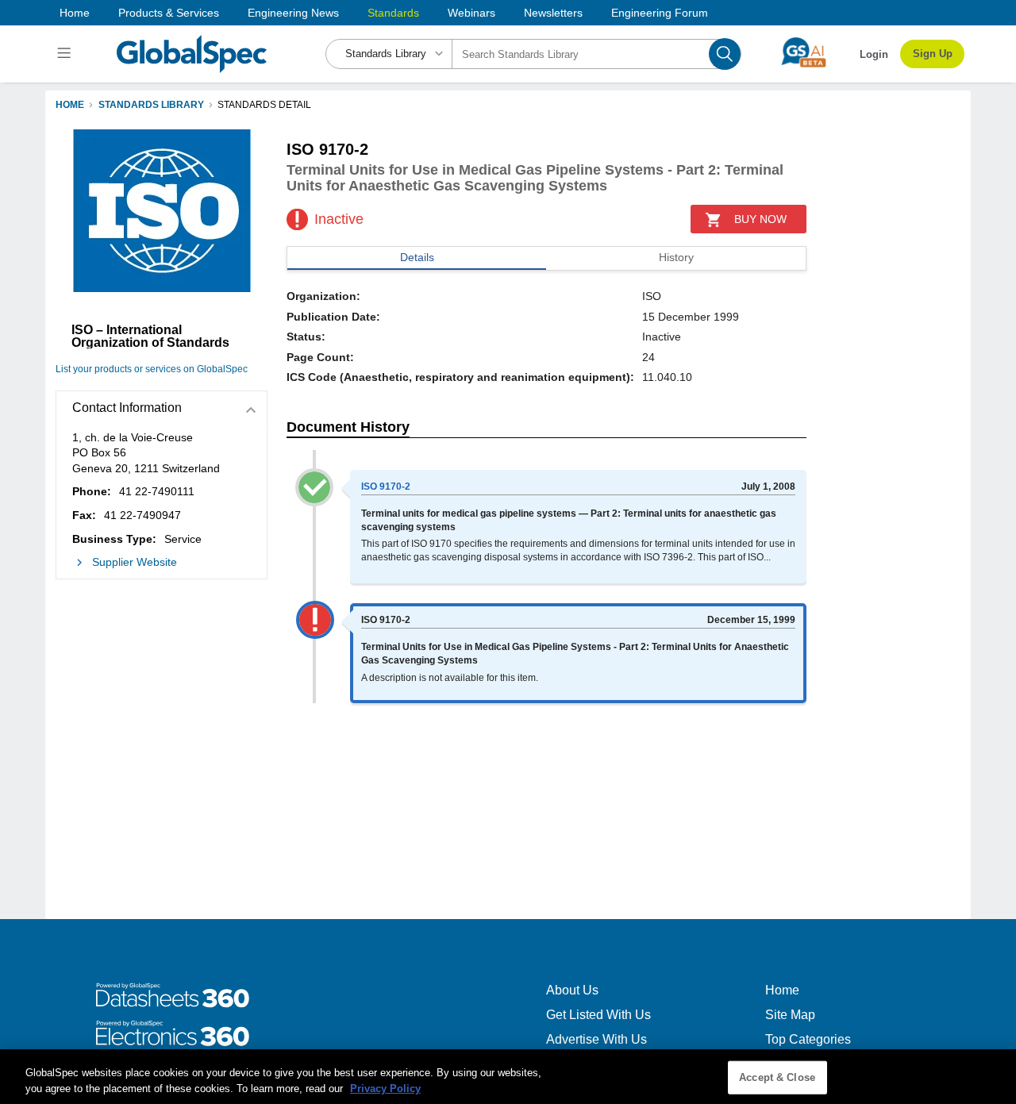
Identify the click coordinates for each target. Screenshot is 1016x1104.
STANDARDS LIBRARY (151, 104)
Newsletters (553, 12)
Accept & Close (777, 1077)
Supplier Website (134, 562)
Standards (393, 12)
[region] (508, 1076)
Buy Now (760, 219)
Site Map (790, 1014)
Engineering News (293, 12)
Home (75, 12)
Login (874, 54)
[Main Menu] (66, 54)
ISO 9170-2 (385, 486)
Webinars (471, 12)
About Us (572, 990)
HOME (70, 104)
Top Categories (808, 1039)
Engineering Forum (659, 12)
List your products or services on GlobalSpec (152, 369)
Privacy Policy (385, 1088)
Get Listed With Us (598, 1014)
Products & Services (168, 12)
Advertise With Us (596, 1039)
